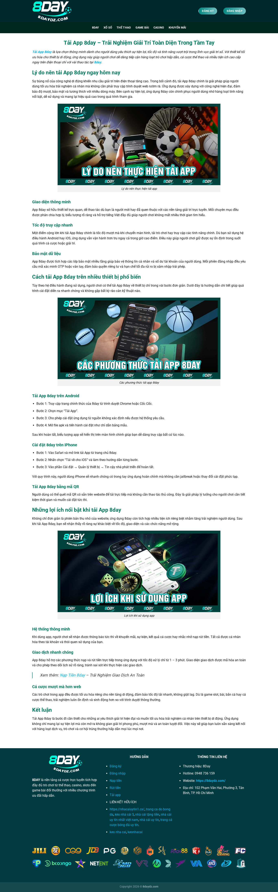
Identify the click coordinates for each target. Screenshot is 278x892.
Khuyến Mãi (177, 27)
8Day (95, 27)
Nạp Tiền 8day (72, 675)
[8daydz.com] (52, 11)
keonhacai (135, 832)
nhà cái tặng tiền (147, 814)
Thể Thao (124, 27)
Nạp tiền (116, 781)
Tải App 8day (41, 52)
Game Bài (142, 27)
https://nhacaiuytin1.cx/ (127, 809)
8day (97, 62)
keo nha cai (118, 832)
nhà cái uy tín (149, 820)
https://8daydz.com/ (210, 781)
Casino (158, 27)
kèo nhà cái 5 (124, 814)
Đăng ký (115, 766)
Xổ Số (108, 27)
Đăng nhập (118, 773)
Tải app (115, 795)
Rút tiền (115, 788)
